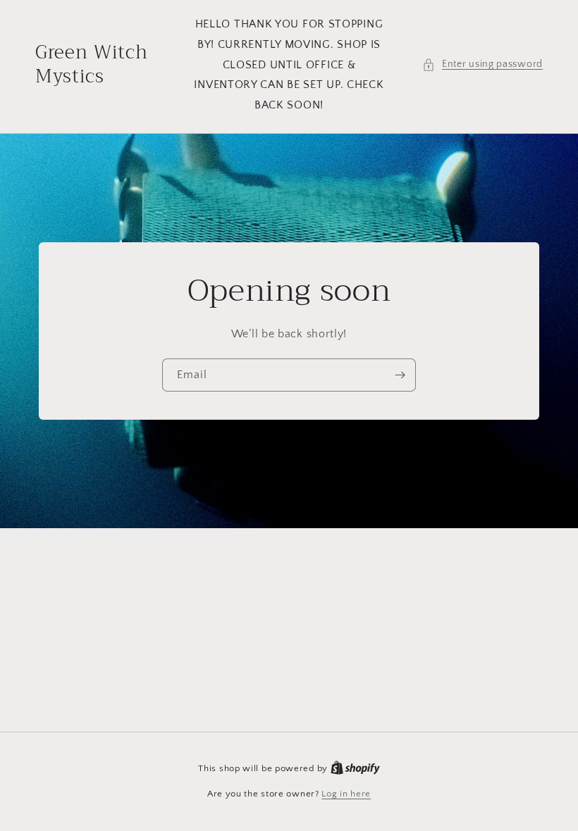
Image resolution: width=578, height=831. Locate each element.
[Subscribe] (399, 375)
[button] (482, 64)
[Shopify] (355, 768)
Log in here (346, 794)
